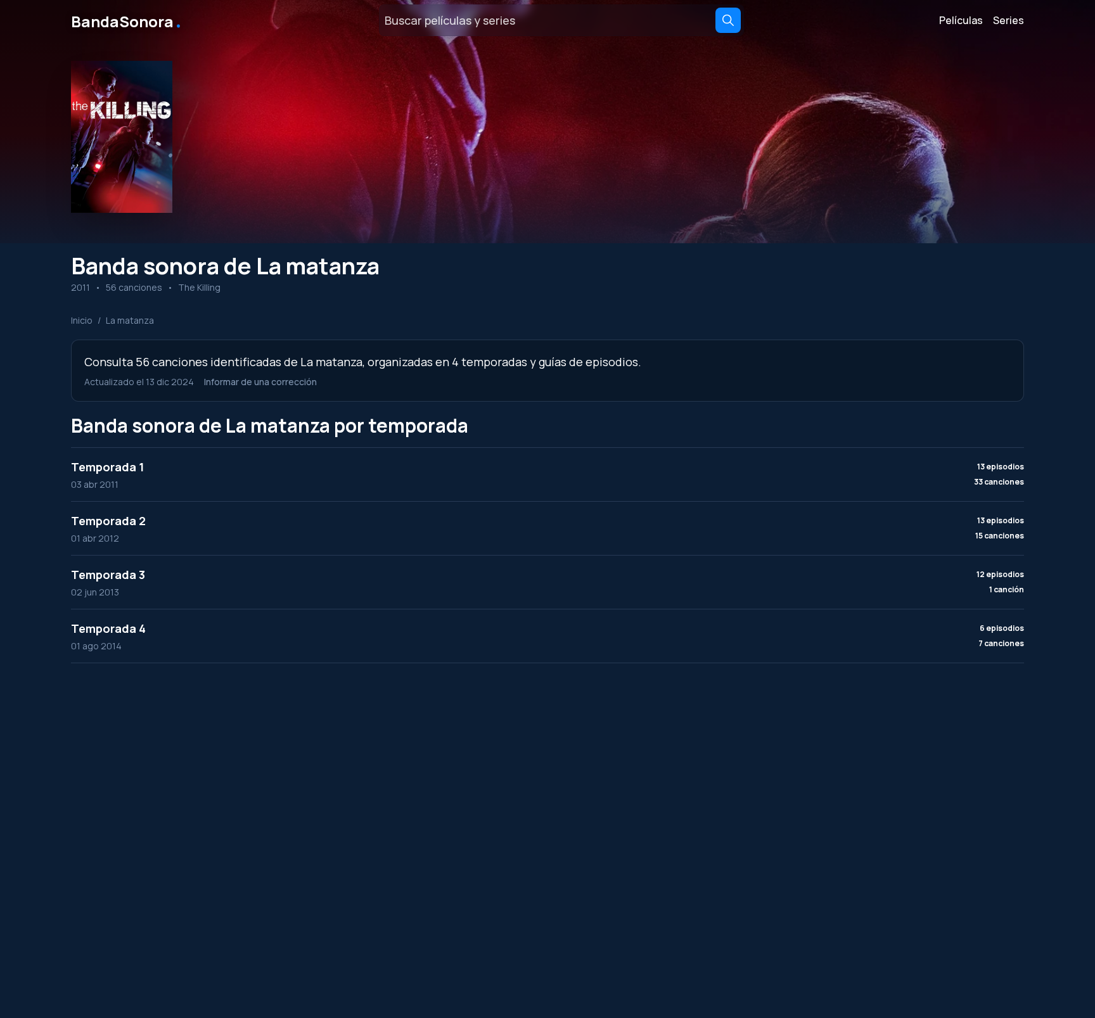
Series (1008, 20)
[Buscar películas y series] (728, 20)
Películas (961, 20)
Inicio (82, 320)
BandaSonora (127, 20)
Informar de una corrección (260, 382)
